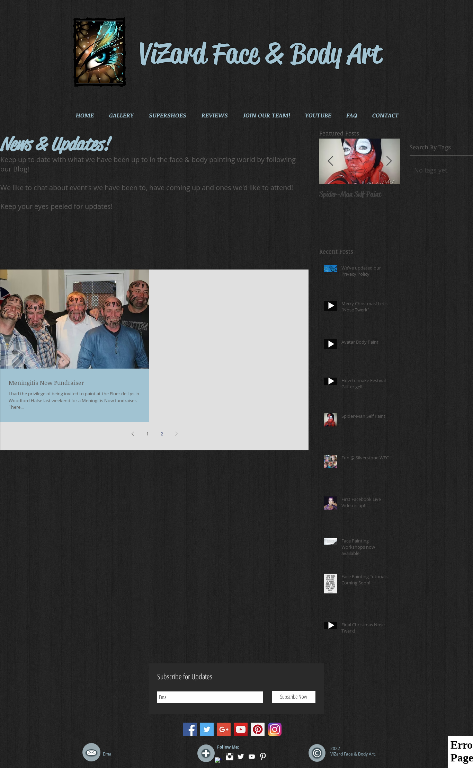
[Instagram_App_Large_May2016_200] (275, 729)
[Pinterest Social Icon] (258, 729)
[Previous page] (132, 433)
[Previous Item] (330, 161)
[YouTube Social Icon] (241, 729)
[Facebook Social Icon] (190, 729)
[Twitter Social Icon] (207, 729)
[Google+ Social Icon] (224, 729)
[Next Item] (389, 161)
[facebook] (218, 761)
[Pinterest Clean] (263, 756)
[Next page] (176, 433)
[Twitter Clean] (240, 756)
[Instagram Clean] (229, 756)
